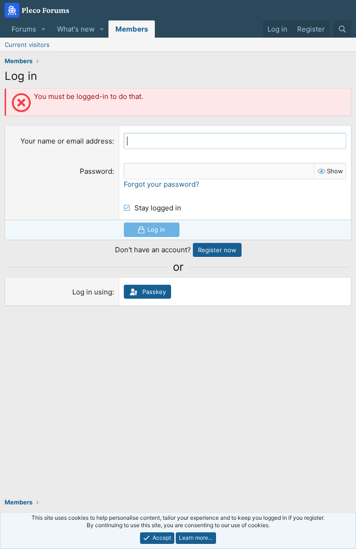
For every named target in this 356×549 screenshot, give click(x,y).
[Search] (342, 29)
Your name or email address (66, 141)
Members (131, 29)
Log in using (92, 292)
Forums (24, 29)
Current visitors (27, 44)
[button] (43, 29)
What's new (76, 29)
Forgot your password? (161, 184)
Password (96, 171)
